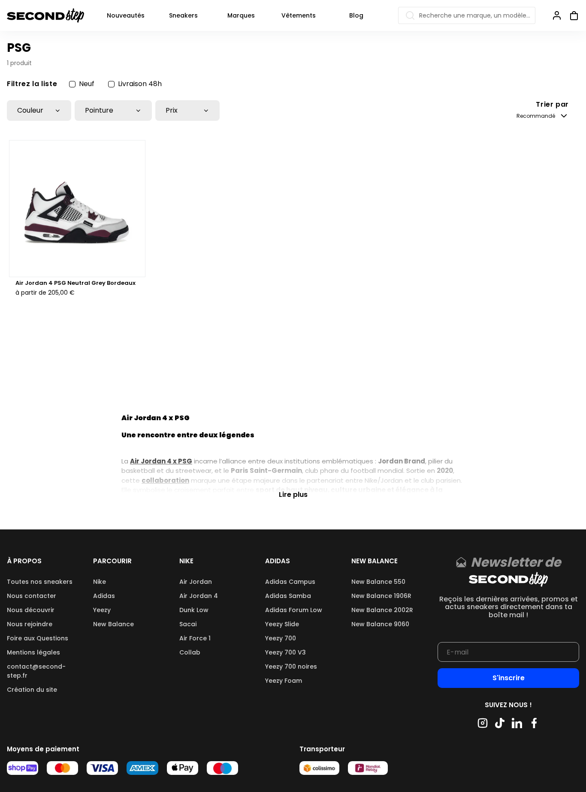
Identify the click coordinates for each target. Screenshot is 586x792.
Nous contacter (31, 596)
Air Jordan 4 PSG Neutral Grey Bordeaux (75, 283)
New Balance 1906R (381, 596)
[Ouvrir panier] (570, 15)
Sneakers (183, 15)
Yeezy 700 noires (291, 666)
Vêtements (298, 15)
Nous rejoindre (29, 624)
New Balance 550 (378, 581)
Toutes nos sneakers (39, 581)
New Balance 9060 (380, 624)
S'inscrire (508, 678)
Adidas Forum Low (293, 610)
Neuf (86, 84)
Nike (99, 581)
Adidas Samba (288, 596)
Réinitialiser (557, 84)
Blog (356, 15)
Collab (189, 652)
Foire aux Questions (37, 638)
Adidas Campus (290, 581)
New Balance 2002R (382, 610)
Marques (241, 15)
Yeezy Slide (282, 624)
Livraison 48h (140, 84)
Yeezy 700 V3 (285, 652)
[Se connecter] (557, 15)
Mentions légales (33, 652)
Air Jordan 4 (198, 596)
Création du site (32, 689)
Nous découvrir (30, 610)
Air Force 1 (195, 638)
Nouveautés (126, 15)
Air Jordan (195, 581)
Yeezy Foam (283, 680)
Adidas (104, 596)
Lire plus (293, 494)
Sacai (187, 624)
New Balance (113, 624)
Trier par (552, 104)
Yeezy (102, 610)
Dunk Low (193, 610)
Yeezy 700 (280, 638)
